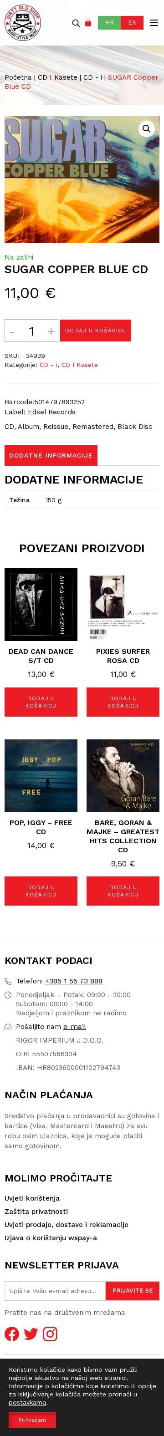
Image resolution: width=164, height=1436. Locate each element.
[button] (146, 129)
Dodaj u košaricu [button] (41, 702)
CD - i (92, 77)
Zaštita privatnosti (36, 1211)
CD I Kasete (57, 77)
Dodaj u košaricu (95, 330)
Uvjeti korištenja (32, 1198)
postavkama (27, 1402)
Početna (18, 77)
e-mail (51, 1026)
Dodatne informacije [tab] (51, 455)
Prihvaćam (32, 1420)
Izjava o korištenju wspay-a (51, 1238)
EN (132, 22)
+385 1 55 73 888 (59, 981)
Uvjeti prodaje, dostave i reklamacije (66, 1225)
